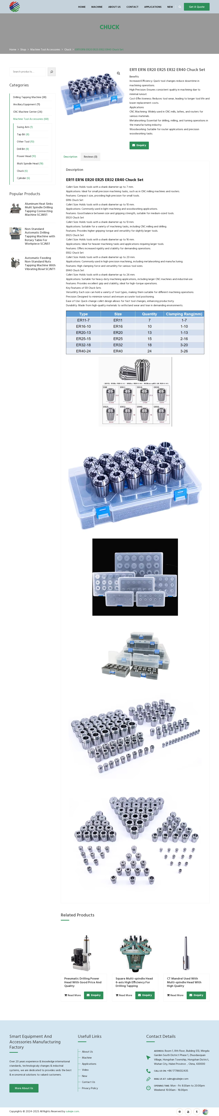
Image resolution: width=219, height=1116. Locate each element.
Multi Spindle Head (27, 164)
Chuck (20, 171)
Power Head (24, 156)
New (170, 7)
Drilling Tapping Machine (27, 97)
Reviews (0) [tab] (90, 157)
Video (85, 1070)
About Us (114, 7)
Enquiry (141, 145)
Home (82, 7)
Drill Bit (21, 149)
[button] (118, 73)
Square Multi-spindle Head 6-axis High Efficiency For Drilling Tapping (134, 982)
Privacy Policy (90, 1088)
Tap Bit (21, 134)
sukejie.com (72, 1111)
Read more (74, 995)
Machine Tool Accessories (28, 119)
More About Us (24, 1088)
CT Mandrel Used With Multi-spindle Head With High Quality (184, 982)
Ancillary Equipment (24, 104)
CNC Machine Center (25, 112)
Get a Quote (196, 7)
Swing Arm (23, 127)
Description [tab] (70, 157)
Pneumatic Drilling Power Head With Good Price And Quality (82, 982)
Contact (132, 7)
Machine (87, 1058)
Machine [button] (96, 7)
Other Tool (23, 142)
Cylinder (21, 178)
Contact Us (88, 1082)
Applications (153, 7)
